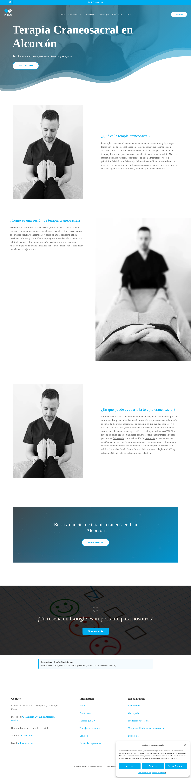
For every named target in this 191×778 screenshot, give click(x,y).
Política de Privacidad (159, 773)
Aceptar (129, 766)
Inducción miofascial (138, 720)
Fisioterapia (134, 705)
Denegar (153, 766)
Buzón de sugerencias (90, 743)
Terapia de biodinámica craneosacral (146, 728)
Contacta (84, 735)
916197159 (27, 735)
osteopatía (150, 438)
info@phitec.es (25, 743)
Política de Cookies (144, 773)
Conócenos (85, 713)
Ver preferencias (175, 766)
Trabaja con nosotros (90, 728)
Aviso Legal (115, 767)
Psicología (133, 735)
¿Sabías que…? (87, 720)
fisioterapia (118, 438)
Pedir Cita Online (95, 2)
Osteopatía (133, 713)
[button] (185, 745)
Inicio (82, 705)
